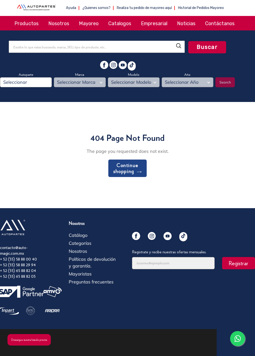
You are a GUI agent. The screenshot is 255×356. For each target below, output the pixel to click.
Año (187, 75)
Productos (26, 23)
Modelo (133, 75)
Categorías (80, 243)
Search (225, 82)
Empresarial (154, 23)
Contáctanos (220, 23)
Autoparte (26, 75)
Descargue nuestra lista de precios (29, 340)
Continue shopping (125, 168)
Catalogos (119, 23)
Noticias (186, 23)
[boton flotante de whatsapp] (237, 338)
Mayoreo (89, 23)
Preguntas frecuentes (91, 282)
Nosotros (58, 23)
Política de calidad (87, 342)
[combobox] (97, 47)
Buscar (207, 47)
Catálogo (78, 235)
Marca (79, 75)
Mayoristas (80, 274)
